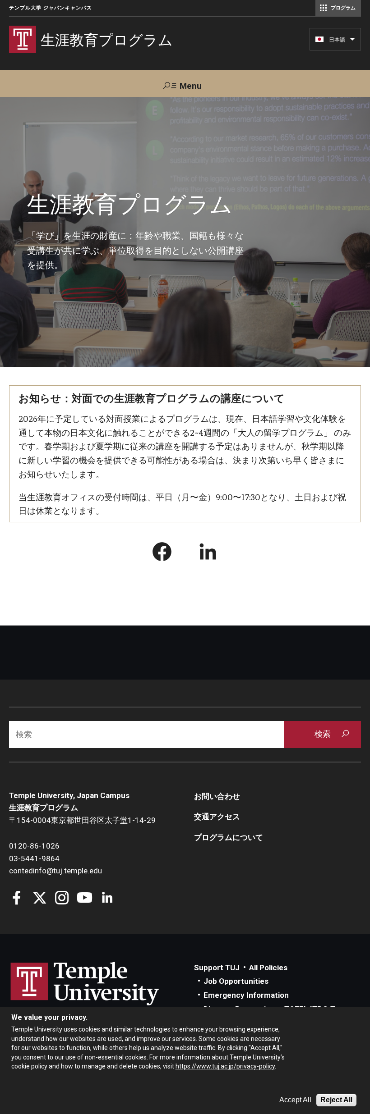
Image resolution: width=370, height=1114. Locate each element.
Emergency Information (246, 995)
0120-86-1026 (34, 845)
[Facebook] (17, 899)
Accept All (295, 1100)
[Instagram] (62, 899)
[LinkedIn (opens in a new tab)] (208, 553)
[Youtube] (84, 899)
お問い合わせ (217, 796)
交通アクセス (217, 816)
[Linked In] (107, 899)
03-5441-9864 (34, 858)
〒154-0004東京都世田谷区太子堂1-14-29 (82, 820)
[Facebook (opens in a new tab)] (162, 553)
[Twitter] (39, 899)
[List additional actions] (352, 41)
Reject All (336, 1100)
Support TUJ (217, 967)
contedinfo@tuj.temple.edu (55, 870)
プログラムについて (228, 837)
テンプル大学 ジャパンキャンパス (50, 8)
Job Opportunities (236, 981)
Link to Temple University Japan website (99, 992)
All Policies (268, 967)
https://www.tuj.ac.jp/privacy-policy (225, 1066)
